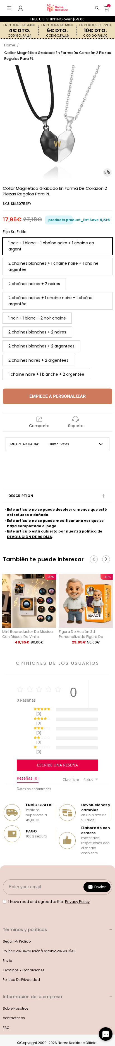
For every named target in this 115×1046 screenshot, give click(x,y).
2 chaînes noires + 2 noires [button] (34, 284)
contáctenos (14, 998)
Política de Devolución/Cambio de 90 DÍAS (39, 931)
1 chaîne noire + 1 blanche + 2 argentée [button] (46, 374)
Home (9, 45)
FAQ (6, 1008)
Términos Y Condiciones (23, 950)
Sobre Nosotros (15, 988)
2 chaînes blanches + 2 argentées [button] (41, 346)
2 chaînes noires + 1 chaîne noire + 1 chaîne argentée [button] (50, 301)
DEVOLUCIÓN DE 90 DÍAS (29, 536)
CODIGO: (20, 36)
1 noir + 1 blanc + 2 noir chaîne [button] (37, 318)
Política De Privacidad (21, 960)
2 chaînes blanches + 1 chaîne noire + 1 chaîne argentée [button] (53, 266)
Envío (7, 941)
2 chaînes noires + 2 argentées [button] (38, 360)
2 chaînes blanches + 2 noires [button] (37, 332)
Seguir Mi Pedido (17, 921)
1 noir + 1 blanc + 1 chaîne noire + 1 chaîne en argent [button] (51, 246)
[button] (9, 8)
